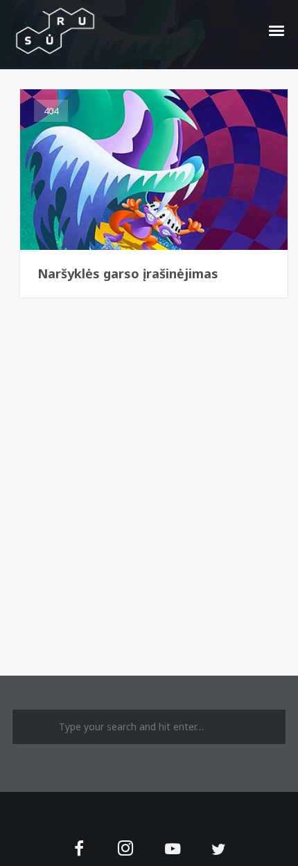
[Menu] (277, 30)
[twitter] (218, 849)
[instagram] (125, 849)
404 (51, 111)
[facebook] (79, 849)
